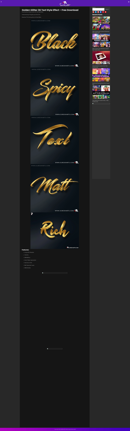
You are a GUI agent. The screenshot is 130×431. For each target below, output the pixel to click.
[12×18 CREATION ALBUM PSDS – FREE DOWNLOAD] (101, 92)
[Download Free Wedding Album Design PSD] (101, 75)
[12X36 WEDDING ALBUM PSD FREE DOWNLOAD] (101, 58)
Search (93, 7)
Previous (93, 178)
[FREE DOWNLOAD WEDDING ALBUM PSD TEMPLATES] (101, 40)
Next (108, 178)
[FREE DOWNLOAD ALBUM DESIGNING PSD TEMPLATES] (101, 23)
